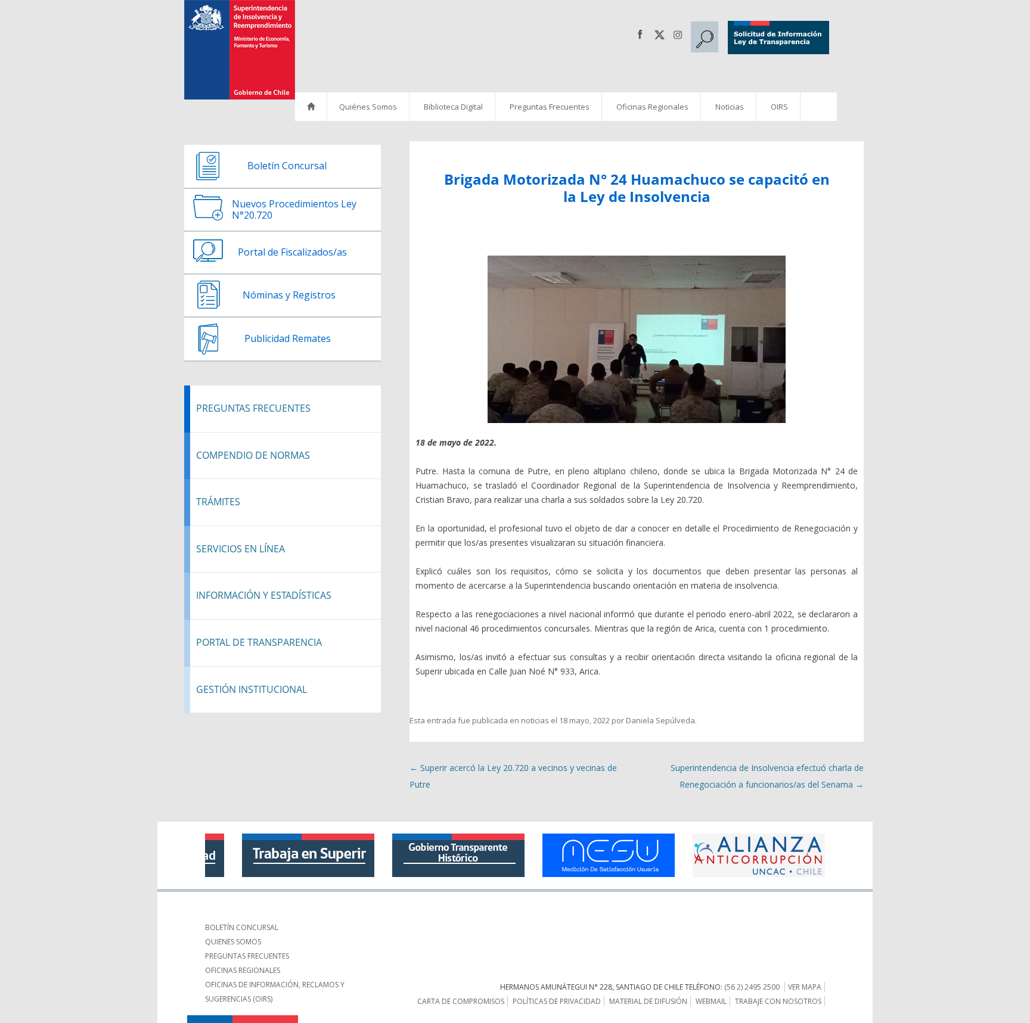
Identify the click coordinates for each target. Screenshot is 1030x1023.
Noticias (729, 106)
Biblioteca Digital (453, 106)
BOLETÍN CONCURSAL (241, 927)
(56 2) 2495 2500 (752, 987)
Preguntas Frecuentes (550, 106)
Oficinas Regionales (652, 106)
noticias (535, 720)
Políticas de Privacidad (557, 1001)
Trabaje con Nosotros (778, 1001)
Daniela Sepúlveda (660, 720)
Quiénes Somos (368, 106)
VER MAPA (804, 987)
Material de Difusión (648, 1001)
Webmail (711, 1001)
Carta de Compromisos (460, 1001)
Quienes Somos (233, 942)
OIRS (779, 106)
